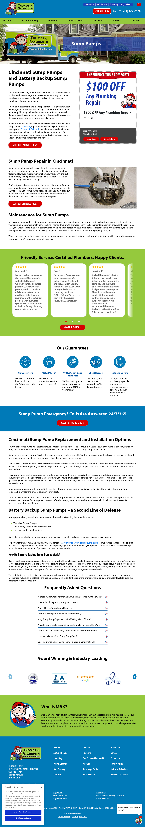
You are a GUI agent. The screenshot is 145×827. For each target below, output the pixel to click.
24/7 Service (102, 5)
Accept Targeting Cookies (23, 812)
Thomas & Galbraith (30, 129)
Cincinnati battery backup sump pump (80, 543)
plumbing (26, 127)
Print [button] (90, 118)
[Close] (41, 787)
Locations (135, 21)
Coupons (90, 5)
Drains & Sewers (75, 21)
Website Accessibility (64, 817)
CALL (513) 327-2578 (72, 423)
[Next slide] (135, 676)
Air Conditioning (30, 21)
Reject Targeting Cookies (23, 818)
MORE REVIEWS (72, 327)
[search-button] (139, 4)
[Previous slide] (10, 676)
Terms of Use (83, 817)
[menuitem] (91, 4)
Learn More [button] (91, 139)
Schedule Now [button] (109, 139)
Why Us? (117, 21)
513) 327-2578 (14, 778)
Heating (7, 21)
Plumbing (52, 21)
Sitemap (75, 817)
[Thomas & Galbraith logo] (19, 8)
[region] (23, 804)
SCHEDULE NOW (102, 11)
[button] (66, 321)
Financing (114, 5)
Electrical (98, 21)
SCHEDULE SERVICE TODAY (25, 145)
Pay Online (125, 5)
